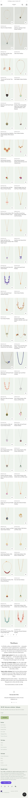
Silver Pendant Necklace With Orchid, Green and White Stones (20, 476)
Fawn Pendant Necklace (5, 318)
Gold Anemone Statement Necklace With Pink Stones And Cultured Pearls (20, 162)
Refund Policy (3, 729)
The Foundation (4, 749)
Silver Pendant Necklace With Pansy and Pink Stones (6, 450)
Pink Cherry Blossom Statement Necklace (20, 632)
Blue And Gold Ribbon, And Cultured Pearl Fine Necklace (6, 346)
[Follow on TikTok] (12, 786)
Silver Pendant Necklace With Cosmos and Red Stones (20, 450)
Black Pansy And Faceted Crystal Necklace (7, 105)
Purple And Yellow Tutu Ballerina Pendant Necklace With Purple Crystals (7, 241)
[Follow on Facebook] (1, 786)
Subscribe (5, 717)
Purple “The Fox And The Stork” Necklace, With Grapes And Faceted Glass (20, 347)
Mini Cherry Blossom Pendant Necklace (20, 503)
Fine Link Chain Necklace (19, 579)
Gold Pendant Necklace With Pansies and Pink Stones (6, 554)
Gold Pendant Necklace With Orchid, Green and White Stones (20, 606)
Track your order (4, 765)
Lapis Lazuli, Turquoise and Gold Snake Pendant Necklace (7, 529)
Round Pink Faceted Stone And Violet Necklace (7, 268)
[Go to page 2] (16, 634)
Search (2, 762)
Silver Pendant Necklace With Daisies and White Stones (20, 399)
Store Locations (4, 747)
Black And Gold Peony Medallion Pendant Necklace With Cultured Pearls (7, 135)
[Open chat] (24, 794)
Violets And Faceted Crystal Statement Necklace (6, 293)
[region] (14, 695)
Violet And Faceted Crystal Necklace (19, 268)
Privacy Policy (3, 727)
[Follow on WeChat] (15, 786)
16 (13, 634)
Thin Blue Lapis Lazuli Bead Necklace (19, 373)
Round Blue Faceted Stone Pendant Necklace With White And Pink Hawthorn (20, 214)
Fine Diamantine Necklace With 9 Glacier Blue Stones (7, 632)
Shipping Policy (4, 733)
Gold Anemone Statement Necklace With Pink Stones (6, 161)
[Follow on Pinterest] (8, 786)
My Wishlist (3, 725)
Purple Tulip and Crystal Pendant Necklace (7, 503)
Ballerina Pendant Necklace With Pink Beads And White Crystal (7, 214)
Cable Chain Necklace (18, 53)
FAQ (1, 758)
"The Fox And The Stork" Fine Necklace (7, 80)
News (2, 745)
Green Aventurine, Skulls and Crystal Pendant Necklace (6, 425)
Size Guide (3, 731)
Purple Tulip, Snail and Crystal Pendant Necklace (20, 425)
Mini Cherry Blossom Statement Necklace (7, 399)
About (2, 742)
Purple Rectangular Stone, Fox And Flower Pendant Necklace (20, 188)
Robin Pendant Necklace (19, 293)
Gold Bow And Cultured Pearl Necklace (20, 241)
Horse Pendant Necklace (19, 133)
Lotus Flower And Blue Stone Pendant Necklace (6, 54)
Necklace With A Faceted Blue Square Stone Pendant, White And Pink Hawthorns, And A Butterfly (20, 107)
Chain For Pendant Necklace (6, 27)
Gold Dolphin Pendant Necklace (20, 79)
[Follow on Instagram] (5, 786)
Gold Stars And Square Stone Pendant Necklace (20, 28)
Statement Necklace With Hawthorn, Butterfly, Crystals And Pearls (20, 320)
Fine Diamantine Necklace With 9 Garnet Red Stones (7, 580)
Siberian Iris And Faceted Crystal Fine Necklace (7, 373)
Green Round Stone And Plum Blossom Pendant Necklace (6, 188)
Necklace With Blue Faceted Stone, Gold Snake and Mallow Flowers (7, 477)
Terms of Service (4, 736)
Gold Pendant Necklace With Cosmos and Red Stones (6, 606)
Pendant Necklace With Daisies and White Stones (20, 529)
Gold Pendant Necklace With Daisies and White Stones (20, 554)
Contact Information (4, 756)
